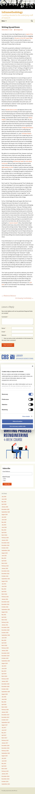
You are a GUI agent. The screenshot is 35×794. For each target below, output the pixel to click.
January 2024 (5, 540)
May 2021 (4, 614)
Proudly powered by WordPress (9, 790)
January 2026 (5, 507)
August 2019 (5, 663)
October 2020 (5, 632)
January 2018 (5, 712)
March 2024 (4, 535)
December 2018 (5, 684)
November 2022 (5, 573)
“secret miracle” (13, 223)
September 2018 (6, 691)
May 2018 (4, 702)
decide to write (11, 109)
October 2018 (5, 689)
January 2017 (5, 743)
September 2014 (6, 784)
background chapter (27, 127)
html (5, 478)
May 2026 (4, 501)
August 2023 (5, 553)
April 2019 (4, 673)
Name (4, 328)
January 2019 (5, 681)
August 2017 (5, 725)
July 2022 (4, 584)
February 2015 (5, 771)
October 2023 (5, 548)
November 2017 (5, 717)
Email (4, 332)
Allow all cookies (17, 421)
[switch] (30, 399)
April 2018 (4, 704)
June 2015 (4, 761)
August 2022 (5, 581)
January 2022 (5, 599)
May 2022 (4, 589)
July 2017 (4, 727)
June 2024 (4, 527)
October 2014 (5, 781)
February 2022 (5, 596)
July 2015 (4, 758)
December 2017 (5, 714)
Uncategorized (18, 29)
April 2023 (4, 560)
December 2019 (5, 653)
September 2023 (6, 550)
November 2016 (5, 748)
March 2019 (4, 676)
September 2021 (6, 609)
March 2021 (4, 619)
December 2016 (5, 745)
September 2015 (6, 753)
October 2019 (5, 658)
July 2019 (4, 666)
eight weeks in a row (7, 167)
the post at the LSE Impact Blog (23, 38)
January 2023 (5, 568)
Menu (3, 21)
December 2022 (5, 571)
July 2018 (4, 696)
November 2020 (5, 630)
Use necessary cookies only (17, 426)
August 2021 (5, 612)
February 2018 (5, 709)
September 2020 (6, 635)
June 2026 (4, 499)
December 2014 (5, 776)
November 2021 (5, 604)
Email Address (6, 471)
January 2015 (5, 773)
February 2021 (5, 622)
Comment (5, 317)
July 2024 (4, 524)
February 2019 (5, 678)
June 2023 (4, 555)
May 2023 (4, 558)
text (5, 480)
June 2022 (4, 586)
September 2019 (6, 661)
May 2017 (4, 732)
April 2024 (4, 532)
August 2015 (5, 755)
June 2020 (4, 637)
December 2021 (5, 601)
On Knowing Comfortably (24, 298)
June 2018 (4, 699)
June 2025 (4, 519)
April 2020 (4, 643)
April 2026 (4, 504)
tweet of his (29, 34)
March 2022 (4, 594)
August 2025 (5, 514)
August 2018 (5, 694)
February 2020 (5, 648)
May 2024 (4, 530)
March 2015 (4, 768)
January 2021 (5, 625)
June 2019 (4, 668)
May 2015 (4, 763)
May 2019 (4, 671)
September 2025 (6, 512)
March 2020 (4, 645)
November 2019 (5, 655)
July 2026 (4, 496)
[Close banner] (32, 366)
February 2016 (5, 750)
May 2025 (4, 522)
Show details (26, 416)
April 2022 (4, 591)
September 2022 (6, 578)
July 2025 (4, 517)
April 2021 (4, 617)
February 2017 (5, 740)
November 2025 (5, 509)
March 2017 (4, 738)
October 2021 (5, 607)
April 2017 (4, 735)
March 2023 (4, 563)
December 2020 (5, 627)
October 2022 (5, 576)
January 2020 (5, 650)
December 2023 (5, 542)
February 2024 (5, 537)
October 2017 (5, 720)
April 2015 (4, 766)
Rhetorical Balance (9, 296)
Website (4, 335)
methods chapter (26, 133)
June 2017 (4, 730)
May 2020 (4, 640)
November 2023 (5, 545)
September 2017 (6, 722)
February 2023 (5, 566)
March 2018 (4, 707)
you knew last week (18, 161)
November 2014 (5, 779)
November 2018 (5, 686)
